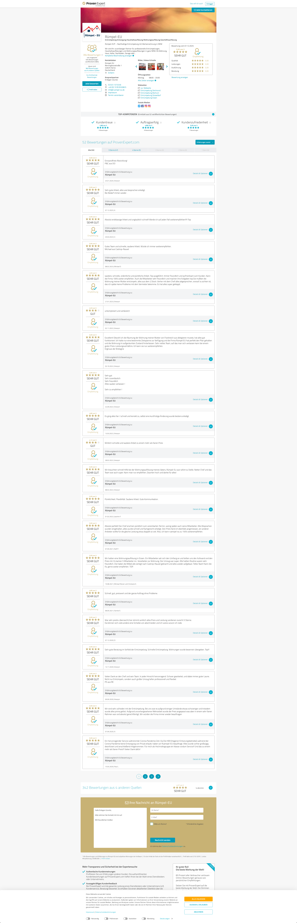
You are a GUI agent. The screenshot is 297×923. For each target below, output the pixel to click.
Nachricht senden (162, 840)
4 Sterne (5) (136, 150)
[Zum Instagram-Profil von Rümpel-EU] (146, 107)
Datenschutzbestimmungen (105, 912)
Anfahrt (111, 72)
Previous (136, 66)
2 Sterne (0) (182, 150)
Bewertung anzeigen (180, 80)
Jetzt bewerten (92, 83)
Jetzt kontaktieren (204, 9)
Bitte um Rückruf (160, 824)
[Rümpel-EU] (92, 32)
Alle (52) (91, 150)
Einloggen (210, 4)
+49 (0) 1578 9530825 (117, 87)
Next (167, 66)
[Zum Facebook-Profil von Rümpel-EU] (143, 107)
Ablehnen (198, 912)
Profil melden (106, 858)
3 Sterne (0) (159, 150)
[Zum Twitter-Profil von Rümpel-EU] (139, 107)
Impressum (90, 912)
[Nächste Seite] (158, 776)
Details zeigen (165, 919)
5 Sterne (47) (113, 150)
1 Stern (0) (205, 150)
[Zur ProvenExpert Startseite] (93, 4)
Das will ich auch (196, 3)
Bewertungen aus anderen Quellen (92, 69)
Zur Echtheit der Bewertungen (91, 76)
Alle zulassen (198, 899)
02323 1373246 (114, 84)
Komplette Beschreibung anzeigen (118, 55)
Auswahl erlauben (198, 904)
